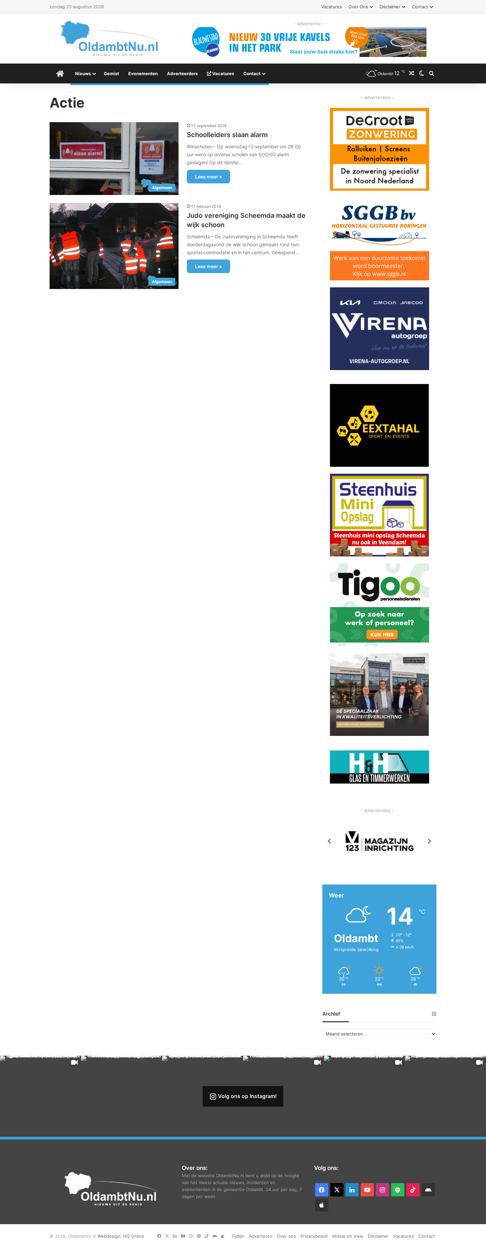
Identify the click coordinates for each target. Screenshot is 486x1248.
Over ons (358, 6)
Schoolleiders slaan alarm (227, 135)
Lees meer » (208, 176)
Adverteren (260, 1236)
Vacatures (331, 6)
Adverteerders (182, 73)
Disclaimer (390, 6)
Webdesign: (110, 1236)
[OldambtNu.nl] (111, 38)
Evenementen (143, 73)
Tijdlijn (237, 1236)
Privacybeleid (314, 1236)
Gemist (111, 73)
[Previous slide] (329, 841)
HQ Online (133, 1236)
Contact (420, 6)
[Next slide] (429, 841)
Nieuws (83, 73)
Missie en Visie (347, 1236)
